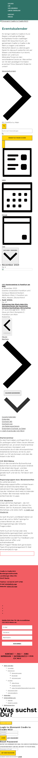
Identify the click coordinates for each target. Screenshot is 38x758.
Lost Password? (12, 738)
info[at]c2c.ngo (11, 584)
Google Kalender (9, 417)
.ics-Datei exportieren (10, 426)
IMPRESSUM (6, 656)
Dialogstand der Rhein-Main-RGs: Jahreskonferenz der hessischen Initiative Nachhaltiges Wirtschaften (16, 306)
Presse (10, 16)
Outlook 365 (7, 422)
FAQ (18, 654)
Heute (4, 337)
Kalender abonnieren (12, 393)
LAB (9, 5)
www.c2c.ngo (12, 586)
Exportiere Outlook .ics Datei (14, 429)
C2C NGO (11, 3)
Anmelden (17, 644)
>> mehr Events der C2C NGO (12, 431)
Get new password (7, 753)
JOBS (26, 654)
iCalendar (6, 419)
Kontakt (11, 14)
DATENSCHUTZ (20, 656)
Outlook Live (7, 424)
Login (3, 738)
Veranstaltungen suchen (17, 138)
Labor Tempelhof (14, 10)
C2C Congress (13, 8)
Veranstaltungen (9, 71)
